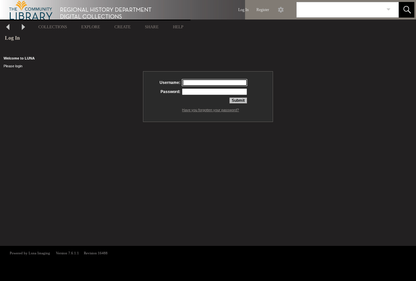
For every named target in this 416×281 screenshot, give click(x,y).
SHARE (152, 26)
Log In (243, 9)
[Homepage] (122, 10)
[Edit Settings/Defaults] (281, 10)
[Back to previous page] (8, 28)
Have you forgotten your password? (210, 110)
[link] (388, 9)
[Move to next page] (23, 28)
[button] (406, 10)
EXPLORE (90, 26)
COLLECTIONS (52, 26)
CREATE (122, 26)
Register (262, 9)
